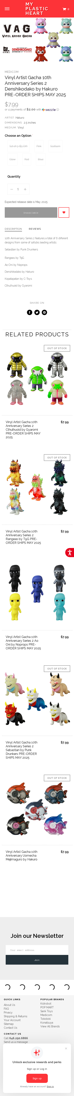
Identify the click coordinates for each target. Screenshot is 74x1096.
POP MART (47, 1007)
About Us (9, 1004)
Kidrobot (45, 1003)
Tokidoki (45, 1018)
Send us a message (16, 1042)
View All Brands (50, 1026)
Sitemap (9, 1023)
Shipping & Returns (15, 1016)
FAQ (6, 1008)
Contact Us (10, 1027)
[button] (37, 109)
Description (13, 229)
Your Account (12, 1020)
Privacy (8, 1012)
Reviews (35, 229)
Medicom (12, 71)
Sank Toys (46, 1011)
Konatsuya (46, 1022)
